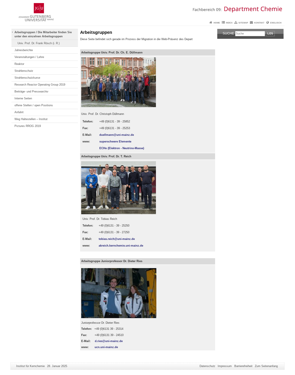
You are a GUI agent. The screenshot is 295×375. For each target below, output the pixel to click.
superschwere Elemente (115, 141)
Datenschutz (207, 366)
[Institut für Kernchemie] (147, 9)
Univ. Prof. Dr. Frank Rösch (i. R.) (38, 43)
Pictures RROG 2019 (27, 126)
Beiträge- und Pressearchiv (31, 91)
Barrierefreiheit (243, 366)
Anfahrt (19, 112)
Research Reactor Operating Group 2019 (39, 84)
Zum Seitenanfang (266, 366)
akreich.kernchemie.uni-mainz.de (121, 245)
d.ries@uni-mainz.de (109, 341)
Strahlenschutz (23, 70)
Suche (228, 33)
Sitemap (243, 23)
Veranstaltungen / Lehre (29, 57)
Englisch (275, 23)
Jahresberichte (23, 50)
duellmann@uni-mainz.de (116, 134)
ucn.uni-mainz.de (106, 347)
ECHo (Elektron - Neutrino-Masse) (121, 148)
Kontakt (259, 23)
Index (229, 23)
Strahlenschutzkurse (27, 77)
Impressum (225, 366)
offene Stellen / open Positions (33, 105)
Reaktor (19, 64)
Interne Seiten (23, 98)
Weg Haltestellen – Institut (31, 119)
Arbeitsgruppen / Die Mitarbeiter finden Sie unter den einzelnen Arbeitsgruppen (43, 34)
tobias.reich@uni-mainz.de (117, 239)
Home (217, 23)
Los (270, 33)
